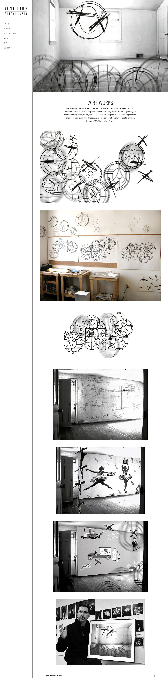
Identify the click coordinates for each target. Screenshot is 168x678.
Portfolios (10, 33)
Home (7, 24)
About (7, 29)
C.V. (5, 43)
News (6, 38)
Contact (8, 48)
